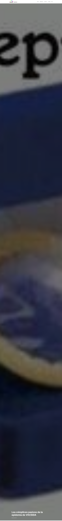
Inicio (37, 1)
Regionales (41, 1)
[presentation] (38, 1)
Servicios (45, 1)
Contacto (49, 1)
